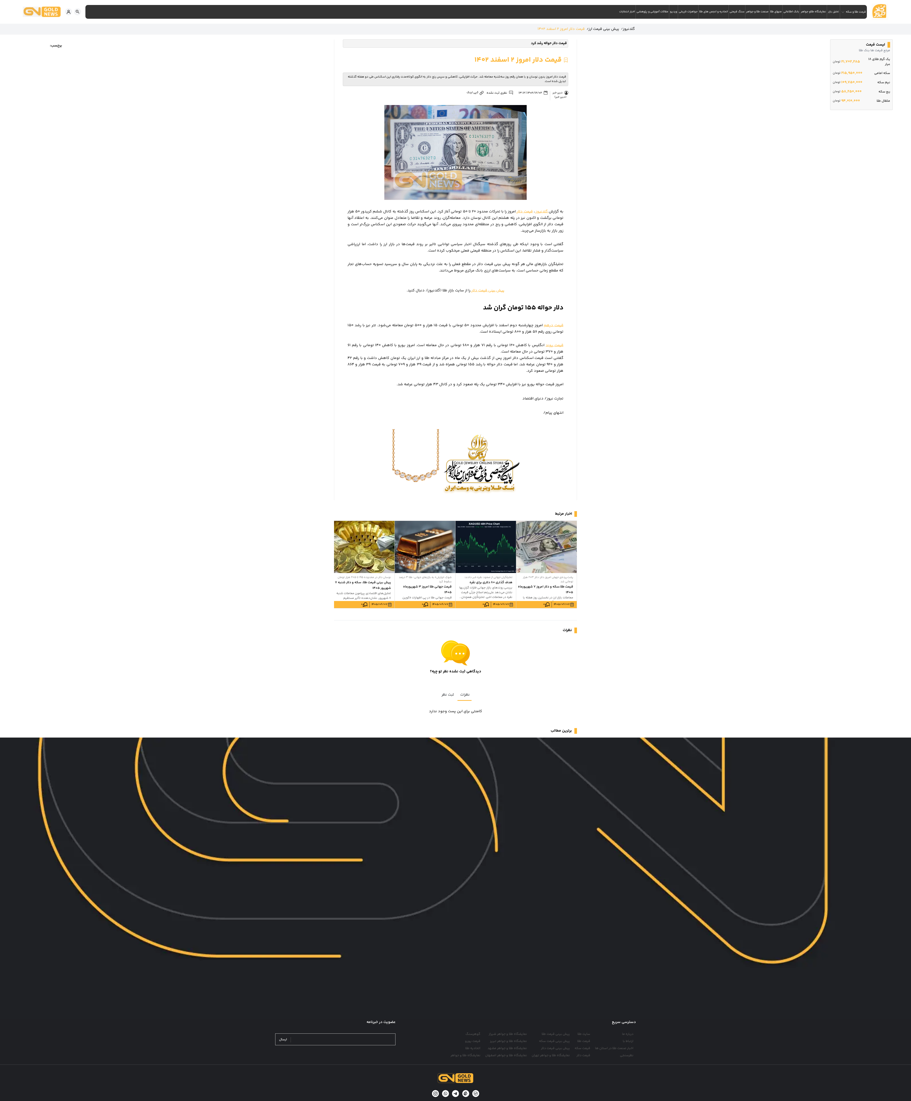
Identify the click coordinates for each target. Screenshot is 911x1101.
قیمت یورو (472, 1041)
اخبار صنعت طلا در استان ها (614, 1048)
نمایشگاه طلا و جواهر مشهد (507, 1048)
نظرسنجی (626, 1055)
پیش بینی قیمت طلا (556, 1034)
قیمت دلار (524, 212)
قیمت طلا (583, 1041)
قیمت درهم (553, 325)
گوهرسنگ (472, 1034)
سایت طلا (583, 1034)
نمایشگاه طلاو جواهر (813, 11)
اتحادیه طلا (472, 1048)
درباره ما (627, 1034)
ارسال (283, 1039)
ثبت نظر (448, 695)
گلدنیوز (542, 212)
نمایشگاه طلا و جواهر (465, 1055)
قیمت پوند (554, 345)
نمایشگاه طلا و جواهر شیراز (508, 1034)
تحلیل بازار (833, 12)
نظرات (465, 695)
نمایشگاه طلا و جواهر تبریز (508, 1041)
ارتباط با (628, 1041)
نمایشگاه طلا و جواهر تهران (551, 1055)
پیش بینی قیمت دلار (487, 291)
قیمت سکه (582, 1048)
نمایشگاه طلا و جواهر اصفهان (506, 1055)
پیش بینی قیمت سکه (554, 1041)
